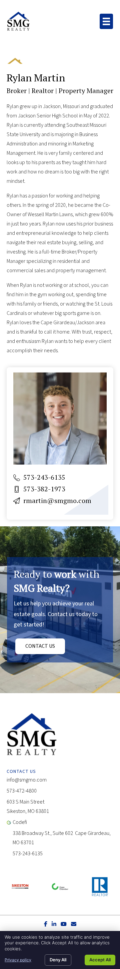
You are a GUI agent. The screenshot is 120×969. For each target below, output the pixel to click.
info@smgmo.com (27, 780)
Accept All (100, 959)
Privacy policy (18, 959)
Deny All (58, 959)
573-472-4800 (22, 791)
